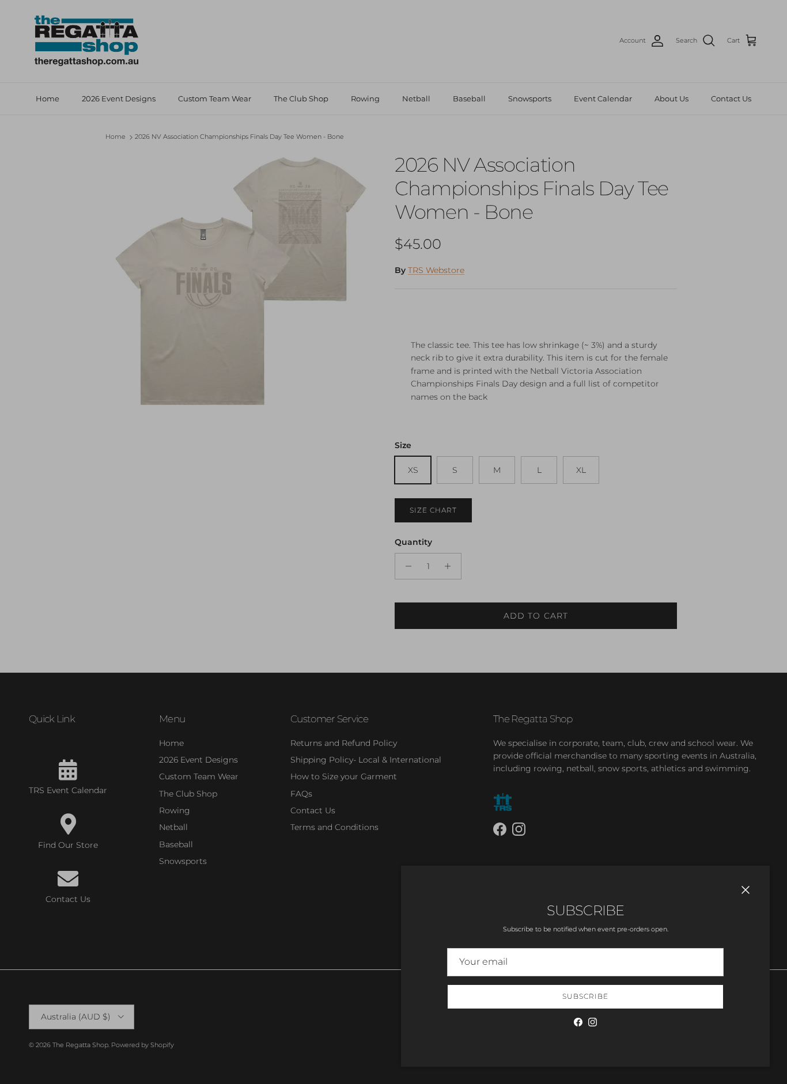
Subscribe (585, 996)
